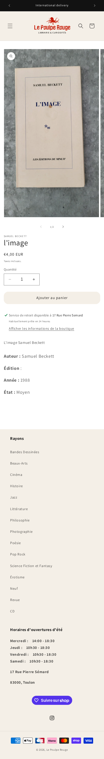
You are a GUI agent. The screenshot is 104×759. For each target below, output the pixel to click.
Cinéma (16, 474)
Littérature (19, 509)
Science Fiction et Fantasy (31, 566)
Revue (15, 600)
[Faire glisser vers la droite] (63, 226)
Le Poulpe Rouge (57, 749)
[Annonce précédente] (9, 5)
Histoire (16, 486)
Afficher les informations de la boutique (41, 328)
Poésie (15, 543)
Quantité (10, 269)
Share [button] (14, 405)
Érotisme (17, 577)
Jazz (13, 497)
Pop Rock (17, 554)
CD (12, 611)
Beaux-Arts (19, 463)
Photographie (21, 531)
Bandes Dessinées (24, 452)
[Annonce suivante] (94, 5)
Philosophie (20, 520)
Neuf (14, 588)
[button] (10, 25)
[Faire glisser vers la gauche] (40, 226)
